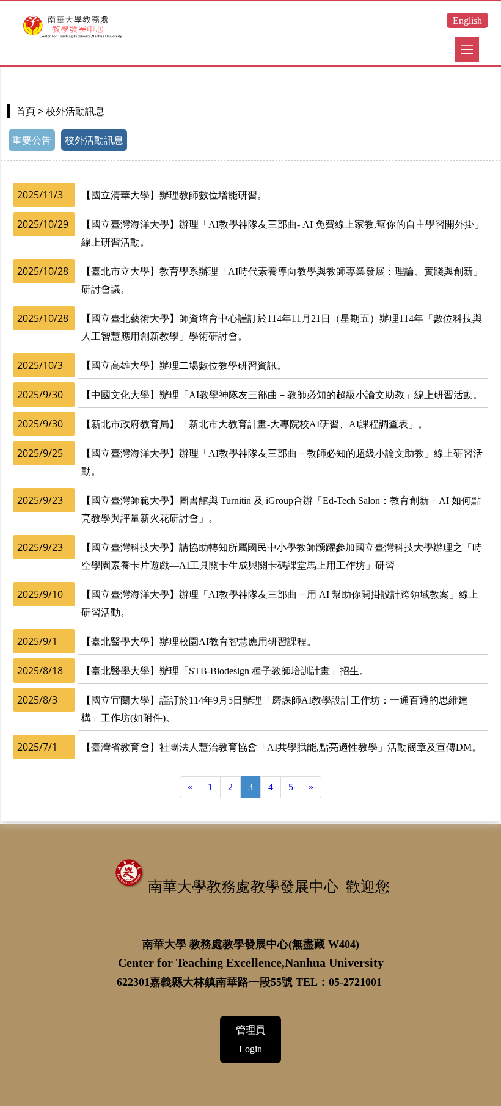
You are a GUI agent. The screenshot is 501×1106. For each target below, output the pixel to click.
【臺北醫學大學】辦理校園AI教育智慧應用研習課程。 (198, 641)
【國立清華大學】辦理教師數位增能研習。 (174, 195)
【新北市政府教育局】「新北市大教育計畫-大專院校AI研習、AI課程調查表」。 (254, 424)
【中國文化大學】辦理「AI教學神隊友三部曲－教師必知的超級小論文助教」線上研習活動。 (282, 395)
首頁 (25, 111)
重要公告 (31, 140)
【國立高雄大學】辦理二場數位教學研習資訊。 (184, 365)
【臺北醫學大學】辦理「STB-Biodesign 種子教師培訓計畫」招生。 (225, 671)
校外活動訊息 (94, 140)
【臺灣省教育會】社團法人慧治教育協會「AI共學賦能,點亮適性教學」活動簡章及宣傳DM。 (281, 747)
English (467, 20)
